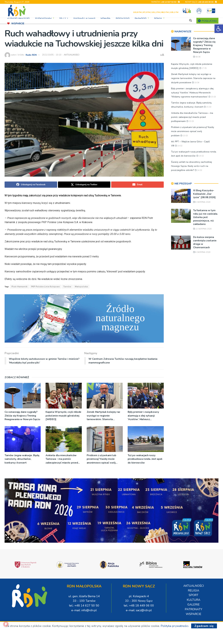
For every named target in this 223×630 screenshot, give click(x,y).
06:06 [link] (197, 57)
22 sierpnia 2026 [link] (203, 229)
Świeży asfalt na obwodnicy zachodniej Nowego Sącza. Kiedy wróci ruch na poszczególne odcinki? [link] (191, 166)
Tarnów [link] (67, 286)
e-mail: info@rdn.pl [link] (84, 610)
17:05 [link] (204, 68)
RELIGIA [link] (193, 590)
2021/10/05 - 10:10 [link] (51, 54)
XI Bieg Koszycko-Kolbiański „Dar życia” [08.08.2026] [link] (204, 194)
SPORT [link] (193, 595)
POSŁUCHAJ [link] (209, 21)
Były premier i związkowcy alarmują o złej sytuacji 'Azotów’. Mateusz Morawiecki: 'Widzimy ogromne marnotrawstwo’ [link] (143, 415)
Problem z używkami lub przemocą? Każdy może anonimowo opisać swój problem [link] (101, 459)
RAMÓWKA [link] (122, 17)
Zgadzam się (204, 626)
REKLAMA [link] (140, 17)
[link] (219, 28)
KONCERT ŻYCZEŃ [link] (84, 17)
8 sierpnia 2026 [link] (202, 202)
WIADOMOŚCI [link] (43, 17)
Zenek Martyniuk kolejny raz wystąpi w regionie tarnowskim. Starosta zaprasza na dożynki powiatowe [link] (103, 415)
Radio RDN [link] (31, 54)
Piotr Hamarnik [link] (19, 286)
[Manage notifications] (5, 624)
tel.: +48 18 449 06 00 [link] (139, 605)
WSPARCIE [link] (17, 23)
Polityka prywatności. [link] (175, 626)
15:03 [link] (213, 97)
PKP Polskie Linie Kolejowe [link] (45, 286)
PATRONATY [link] (193, 609)
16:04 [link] (196, 82)
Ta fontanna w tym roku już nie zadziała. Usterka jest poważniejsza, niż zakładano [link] (205, 217)
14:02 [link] (179, 146)
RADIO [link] (158, 17)
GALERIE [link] (105, 17)
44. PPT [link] (63, 17)
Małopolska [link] (81, 286)
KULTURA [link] (193, 600)
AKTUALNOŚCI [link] (71, 54)
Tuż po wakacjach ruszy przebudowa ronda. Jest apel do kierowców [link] (145, 459)
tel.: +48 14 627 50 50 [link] (84, 605)
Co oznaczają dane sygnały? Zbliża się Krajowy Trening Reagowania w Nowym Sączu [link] (22, 415)
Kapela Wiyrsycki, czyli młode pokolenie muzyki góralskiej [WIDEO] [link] (63, 415)
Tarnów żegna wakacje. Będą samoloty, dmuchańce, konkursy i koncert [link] (22, 459)
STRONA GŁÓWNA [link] (18, 17)
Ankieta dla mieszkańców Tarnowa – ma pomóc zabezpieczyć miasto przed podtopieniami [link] (62, 459)
